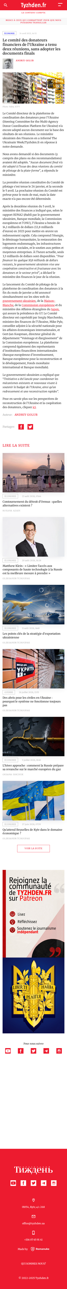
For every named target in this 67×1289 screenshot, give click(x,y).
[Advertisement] (33, 1088)
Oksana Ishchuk (13, 774)
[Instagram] (59, 1052)
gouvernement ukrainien (19, 301)
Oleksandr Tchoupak (16, 578)
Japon (55, 309)
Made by (23, 1249)
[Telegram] (48, 1052)
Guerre (8, 692)
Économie (9, 33)
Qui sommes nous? (33, 1263)
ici (34, 407)
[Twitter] (30, 427)
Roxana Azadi (11, 510)
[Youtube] (9, 1052)
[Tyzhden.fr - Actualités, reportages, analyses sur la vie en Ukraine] (33, 5)
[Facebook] (21, 427)
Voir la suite (33, 848)
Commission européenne (38, 305)
